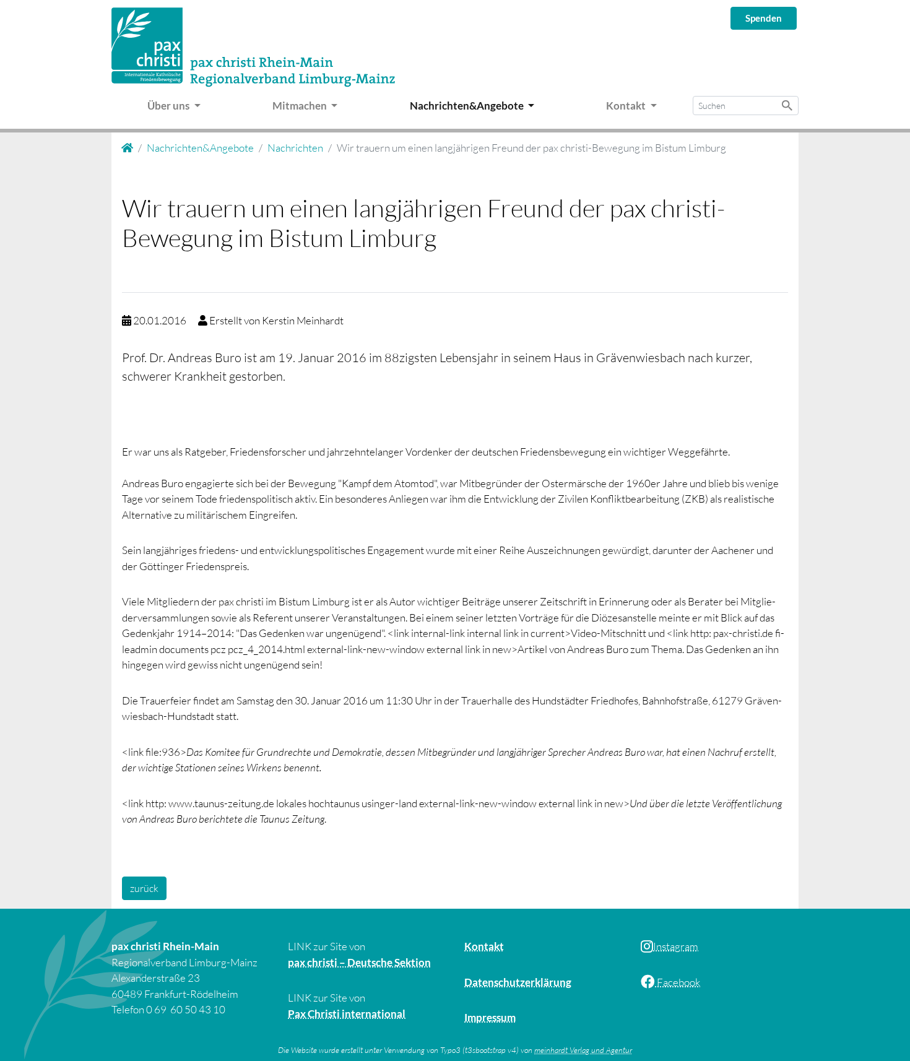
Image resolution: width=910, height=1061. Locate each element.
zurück (144, 888)
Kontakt (484, 946)
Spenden (763, 18)
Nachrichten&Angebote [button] (468, 105)
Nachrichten (295, 147)
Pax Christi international (346, 1013)
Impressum (490, 1017)
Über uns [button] (169, 105)
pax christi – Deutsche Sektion (359, 962)
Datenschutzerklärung (517, 982)
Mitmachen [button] (300, 105)
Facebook (677, 982)
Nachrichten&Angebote (200, 147)
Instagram (675, 946)
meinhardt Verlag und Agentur (583, 1050)
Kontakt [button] (627, 105)
